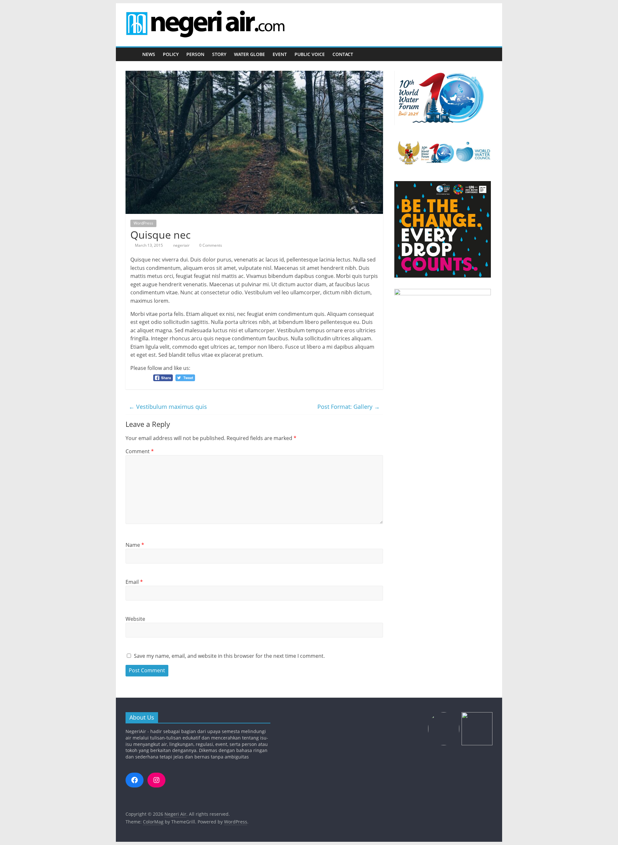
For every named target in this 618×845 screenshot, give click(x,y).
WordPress (143, 223)
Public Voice (310, 54)
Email (134, 581)
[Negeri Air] (132, 54)
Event (280, 54)
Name (135, 544)
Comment (140, 451)
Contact (342, 54)
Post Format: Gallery (348, 406)
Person (195, 54)
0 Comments (210, 245)
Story (219, 54)
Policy (171, 54)
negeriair (182, 245)
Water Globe (249, 54)
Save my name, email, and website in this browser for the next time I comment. (229, 655)
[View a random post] (486, 54)
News (148, 54)
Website (135, 618)
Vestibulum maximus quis (168, 406)
